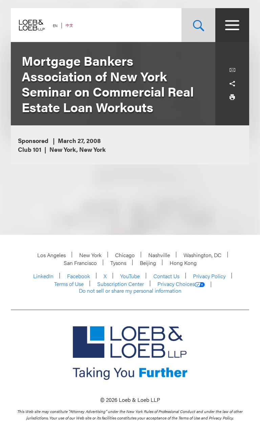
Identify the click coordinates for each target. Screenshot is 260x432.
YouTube (130, 276)
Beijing (148, 263)
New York (90, 255)
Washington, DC (202, 255)
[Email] (232, 70)
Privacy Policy (209, 276)
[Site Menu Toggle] (232, 25)
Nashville (159, 255)
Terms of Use (69, 284)
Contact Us (166, 276)
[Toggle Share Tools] (232, 83)
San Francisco (80, 263)
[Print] (232, 97)
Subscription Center (120, 284)
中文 (69, 25)
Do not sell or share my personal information (130, 291)
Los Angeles (51, 255)
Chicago (125, 255)
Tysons (118, 263)
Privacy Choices (176, 284)
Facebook (78, 276)
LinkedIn (43, 276)
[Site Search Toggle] (198, 25)
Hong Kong (183, 263)
